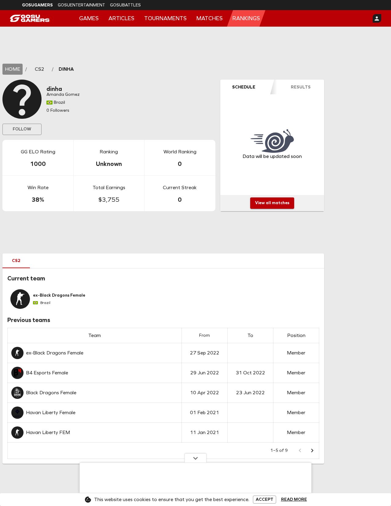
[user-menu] (377, 18)
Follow (22, 129)
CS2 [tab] (16, 260)
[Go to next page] (312, 450)
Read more (294, 499)
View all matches (272, 202)
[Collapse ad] (195, 458)
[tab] (243, 87)
